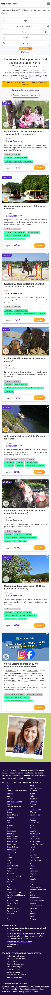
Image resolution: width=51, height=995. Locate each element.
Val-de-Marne (12, 911)
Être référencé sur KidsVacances (19, 941)
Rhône (32, 892)
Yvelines (33, 919)
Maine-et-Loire (12, 868)
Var (31, 911)
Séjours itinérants (11, 459)
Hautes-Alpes (12, 844)
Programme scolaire (11, 989)
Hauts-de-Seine (13, 847)
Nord (31, 882)
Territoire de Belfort (14, 908)
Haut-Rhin (10, 833)
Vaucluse (10, 914)
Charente (33, 804)
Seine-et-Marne (32, 671)
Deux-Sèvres (35, 815)
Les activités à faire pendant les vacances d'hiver (25, 933)
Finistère (10, 825)
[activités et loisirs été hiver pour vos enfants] (9, 4)
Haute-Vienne (35, 842)
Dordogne (10, 817)
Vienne (9, 916)
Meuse (32, 876)
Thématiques (12, 961)
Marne (14, 681)
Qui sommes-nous (14, 931)
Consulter (39, 168)
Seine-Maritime (12, 900)
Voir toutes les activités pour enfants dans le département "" (25, 83)
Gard (32, 825)
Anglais (26, 697)
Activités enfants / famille (16, 975)
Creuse (9, 812)
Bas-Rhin (33, 799)
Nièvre (9, 882)
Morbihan (10, 879)
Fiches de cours (8, 986)
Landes (9, 858)
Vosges (32, 916)
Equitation (8, 158)
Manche (33, 868)
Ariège (32, 793)
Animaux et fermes (21, 158)
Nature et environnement (13, 161)
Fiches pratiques (22, 986)
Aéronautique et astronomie (14, 239)
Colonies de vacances (12, 154)
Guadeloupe (11, 831)
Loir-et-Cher (34, 858)
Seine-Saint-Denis (37, 900)
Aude (32, 796)
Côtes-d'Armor (12, 815)
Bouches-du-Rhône (14, 801)
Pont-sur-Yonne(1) (35, 76)
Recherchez (24, 48)
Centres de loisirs (13, 969)
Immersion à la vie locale (13, 697)
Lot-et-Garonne (12, 865)
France (9, 141)
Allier (8, 788)
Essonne (33, 820)
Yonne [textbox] (34, 32)
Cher (31, 807)
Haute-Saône (12, 842)
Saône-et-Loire (35, 898)
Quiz (32, 986)
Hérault (32, 847)
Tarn (8, 906)
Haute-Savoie (35, 839)
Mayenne (10, 874)
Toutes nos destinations (16, 956)
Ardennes (33, 791)
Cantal (9, 804)
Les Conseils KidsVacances (17, 939)
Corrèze (10, 809)
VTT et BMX (9, 466)
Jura (8, 855)
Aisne (32, 785)
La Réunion (34, 855)
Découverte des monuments (14, 701)
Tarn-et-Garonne (36, 906)
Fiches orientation (42, 986)
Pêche (26, 235)
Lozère (32, 865)
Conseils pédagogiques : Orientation (25, 992)
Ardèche (10, 793)
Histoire (28, 701)
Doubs (32, 817)
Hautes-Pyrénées (36, 844)
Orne (32, 884)
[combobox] (25, 20)
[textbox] (25, 21)
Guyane (33, 831)
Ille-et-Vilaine (11, 849)
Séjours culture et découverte (14, 694)
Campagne (28, 161)
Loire (8, 860)
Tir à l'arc (18, 534)
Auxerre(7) (23, 76)
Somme (33, 903)
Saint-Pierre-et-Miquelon (16, 895)
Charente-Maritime (14, 807)
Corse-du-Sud (35, 809)
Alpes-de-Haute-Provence (17, 791)
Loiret (9, 863)
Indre (32, 849)
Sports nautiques (19, 232)
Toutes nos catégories (15, 977)
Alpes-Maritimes (36, 788)
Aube (14, 671)
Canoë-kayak (9, 462)
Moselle (33, 879)
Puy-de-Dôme (12, 890)
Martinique (34, 871)
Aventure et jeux (29, 313)
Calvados (33, 801)
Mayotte (33, 874)
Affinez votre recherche (26, 95)
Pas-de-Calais (35, 887)
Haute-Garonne (13, 836)
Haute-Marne (12, 839)
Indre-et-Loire (12, 852)
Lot (31, 863)
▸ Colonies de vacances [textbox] (33, 26)
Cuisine (40, 388)
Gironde (33, 828)
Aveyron (10, 799)
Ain (8, 785)
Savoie (9, 898)
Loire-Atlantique (36, 860)
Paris (9, 887)
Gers (8, 828)
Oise (8, 884)
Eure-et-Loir (34, 823)
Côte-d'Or (33, 812)
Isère (32, 852)
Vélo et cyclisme (33, 232)
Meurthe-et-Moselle (14, 876)
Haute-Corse (35, 833)
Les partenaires (13, 944)
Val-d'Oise (34, 908)
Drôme (9, 820)
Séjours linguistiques (14, 967)
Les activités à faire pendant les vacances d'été (25, 936)
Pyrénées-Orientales (15, 892)
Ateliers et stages (13, 972)
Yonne (14, 141)
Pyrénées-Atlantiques (38, 890)
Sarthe (32, 895)
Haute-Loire (34, 836)
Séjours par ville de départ (17, 959)
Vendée (32, 914)
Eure (8, 823)
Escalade (8, 232)
